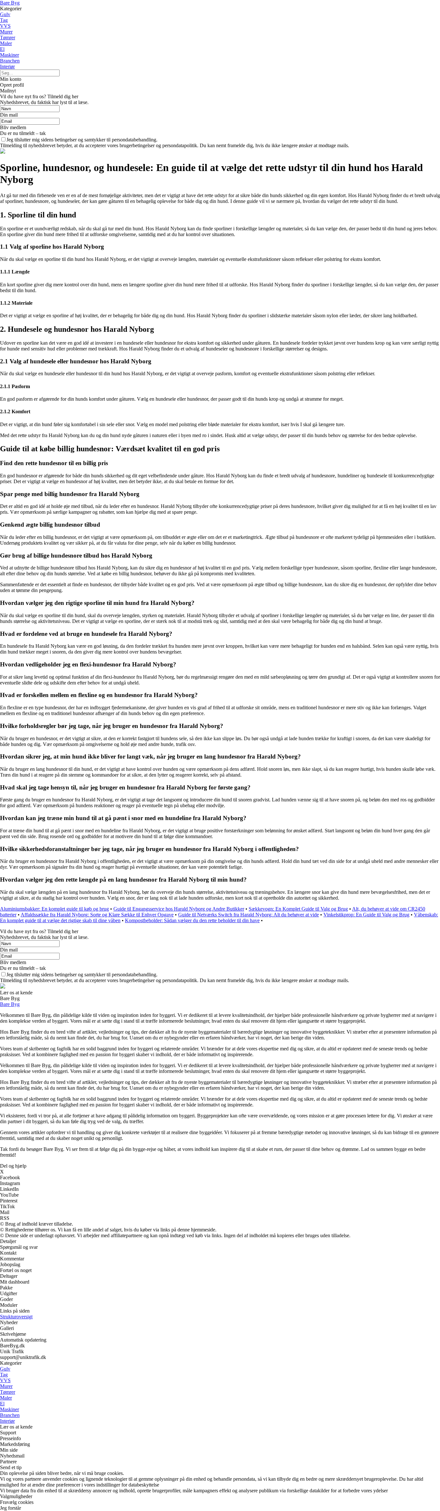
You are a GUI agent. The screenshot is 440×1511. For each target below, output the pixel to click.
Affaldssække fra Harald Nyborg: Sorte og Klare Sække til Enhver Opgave (97, 914)
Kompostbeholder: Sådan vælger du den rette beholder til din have (192, 920)
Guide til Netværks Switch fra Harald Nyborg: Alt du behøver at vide (248, 914)
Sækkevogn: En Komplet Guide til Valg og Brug (298, 909)
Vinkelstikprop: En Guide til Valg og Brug (366, 914)
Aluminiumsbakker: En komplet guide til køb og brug (54, 909)
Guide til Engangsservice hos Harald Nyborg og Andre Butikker (178, 909)
